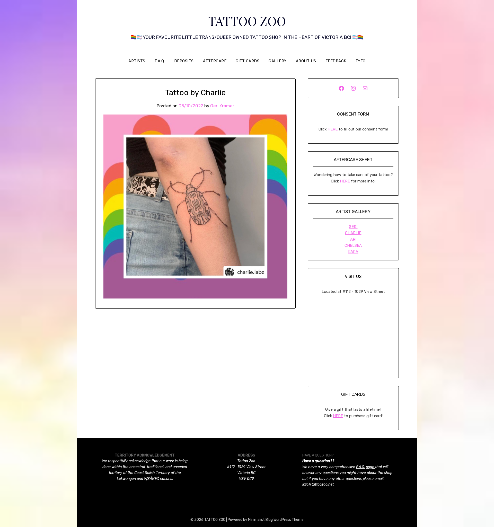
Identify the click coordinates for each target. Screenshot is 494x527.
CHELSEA (353, 245)
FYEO (361, 61)
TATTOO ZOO (247, 21)
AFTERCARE (215, 61)
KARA (353, 251)
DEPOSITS (184, 61)
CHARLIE (353, 233)
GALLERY (278, 61)
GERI (353, 226)
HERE (333, 129)
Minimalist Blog (260, 519)
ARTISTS (136, 61)
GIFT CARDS (247, 61)
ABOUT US (306, 61)
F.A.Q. (160, 61)
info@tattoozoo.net (318, 484)
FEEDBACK (335, 61)
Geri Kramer (222, 105)
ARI (353, 239)
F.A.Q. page (365, 467)
